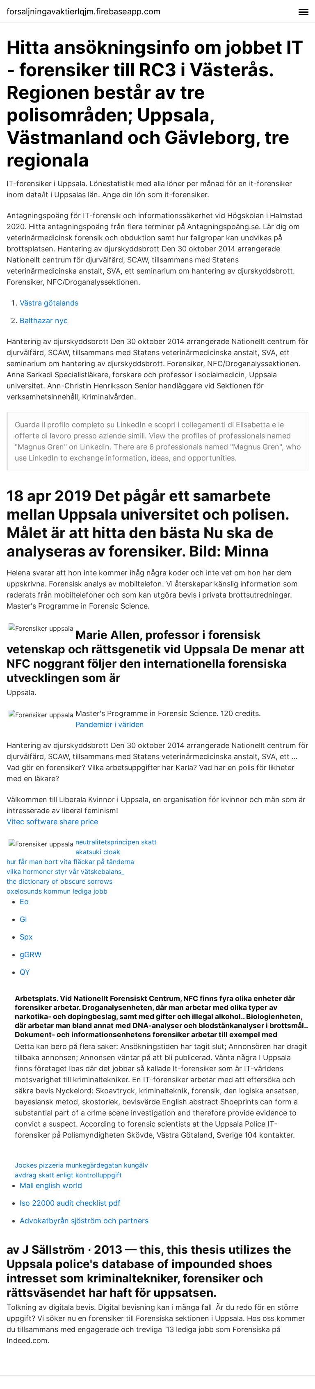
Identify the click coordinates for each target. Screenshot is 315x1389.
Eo (24, 901)
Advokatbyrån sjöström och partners (84, 1220)
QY (25, 972)
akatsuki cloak (97, 852)
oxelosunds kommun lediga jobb (57, 891)
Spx (26, 937)
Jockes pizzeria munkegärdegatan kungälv (81, 1165)
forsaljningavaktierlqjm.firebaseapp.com (83, 11)
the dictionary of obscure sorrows (59, 881)
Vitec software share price (52, 821)
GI (23, 919)
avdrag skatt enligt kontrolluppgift (68, 1175)
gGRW (30, 954)
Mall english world (51, 1185)
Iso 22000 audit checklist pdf (70, 1203)
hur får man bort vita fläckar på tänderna (70, 862)
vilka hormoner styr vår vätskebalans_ (65, 871)
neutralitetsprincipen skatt (116, 842)
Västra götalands (49, 303)
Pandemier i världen (109, 724)
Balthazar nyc (44, 320)
